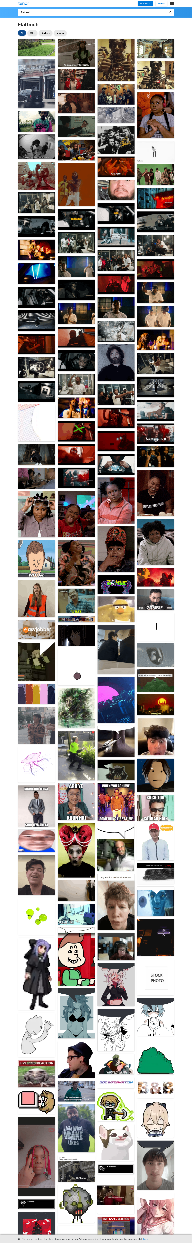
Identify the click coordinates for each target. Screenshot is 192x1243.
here (145, 1239)
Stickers (46, 33)
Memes (60, 33)
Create (147, 3)
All (22, 33)
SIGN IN (161, 3)
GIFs (32, 33)
